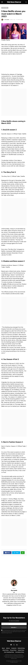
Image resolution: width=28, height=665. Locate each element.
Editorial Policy (21, 648)
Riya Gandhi (14, 590)
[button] (2, 2)
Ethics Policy (6, 650)
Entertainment (5, 7)
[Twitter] (14, 644)
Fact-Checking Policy (9, 652)
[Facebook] (11, 644)
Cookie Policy (21, 650)
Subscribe (13, 627)
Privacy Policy (13, 650)
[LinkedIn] (17, 644)
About (3, 648)
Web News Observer (14, 2)
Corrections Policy (19, 652)
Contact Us (13, 648)
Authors (8, 648)
